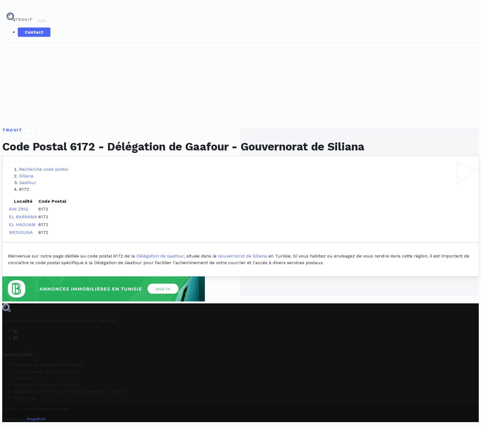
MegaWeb (36, 419)
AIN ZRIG (18, 209)
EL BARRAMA (23, 216)
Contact (34, 32)
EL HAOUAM (22, 224)
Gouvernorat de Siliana (242, 256)
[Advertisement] (240, 84)
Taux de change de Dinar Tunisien (46, 371)
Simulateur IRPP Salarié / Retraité (45, 385)
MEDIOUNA (21, 232)
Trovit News (25, 398)
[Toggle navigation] (42, 20)
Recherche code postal (43, 169)
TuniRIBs (22, 378)
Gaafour (27, 182)
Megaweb (106, 320)
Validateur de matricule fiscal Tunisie (48, 365)
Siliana (26, 176)
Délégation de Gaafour (160, 256)
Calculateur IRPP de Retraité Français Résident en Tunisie (69, 391)
